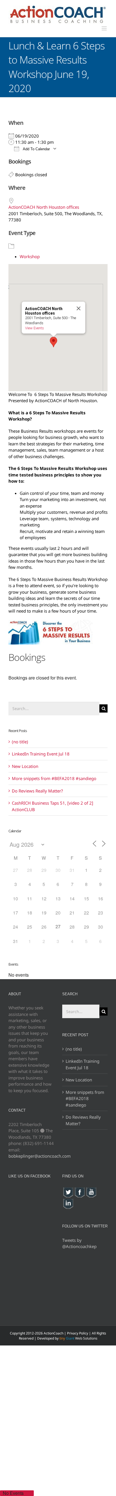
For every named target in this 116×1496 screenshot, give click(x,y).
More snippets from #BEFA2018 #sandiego (54, 778)
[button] (53, 342)
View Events (34, 328)
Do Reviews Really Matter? (37, 791)
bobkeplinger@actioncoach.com (39, 1156)
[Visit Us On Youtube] (91, 1190)
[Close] (78, 308)
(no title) (20, 741)
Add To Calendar (36, 149)
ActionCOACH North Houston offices (43, 207)
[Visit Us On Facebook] (79, 1190)
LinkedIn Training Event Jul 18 (41, 754)
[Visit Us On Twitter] (68, 1190)
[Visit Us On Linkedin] (68, 1201)
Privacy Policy (77, 1333)
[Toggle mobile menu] (105, 28)
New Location (25, 766)
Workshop (30, 256)
